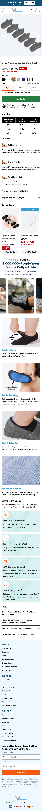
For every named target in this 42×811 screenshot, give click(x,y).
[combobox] (5, 757)
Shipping (5, 694)
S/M (7, 88)
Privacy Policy (7, 691)
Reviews (5, 726)
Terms (3, 786)
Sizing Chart (6, 729)
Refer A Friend (7, 737)
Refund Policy (7, 698)
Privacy (8, 786)
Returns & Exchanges (9, 702)
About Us (5, 722)
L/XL (34, 88)
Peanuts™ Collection (9, 667)
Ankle (4, 656)
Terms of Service (8, 687)
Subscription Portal (9, 740)
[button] (3, 10)
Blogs (4, 715)
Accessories (6, 670)
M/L (21, 88)
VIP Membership (8, 718)
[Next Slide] (39, 35)
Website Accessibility (9, 705)
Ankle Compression (9, 659)
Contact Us (6, 680)
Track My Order (7, 733)
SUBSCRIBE (21, 772)
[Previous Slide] (3, 35)
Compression (6, 652)
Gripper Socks (7, 663)
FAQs (4, 683)
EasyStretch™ (7, 648)
